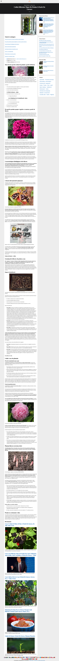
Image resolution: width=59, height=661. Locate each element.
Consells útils (43, 94)
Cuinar (41, 85)
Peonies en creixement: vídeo (10, 56)
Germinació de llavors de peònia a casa (11, 49)
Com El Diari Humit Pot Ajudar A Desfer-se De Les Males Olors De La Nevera (46, 52)
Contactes (35, 660)
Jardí (51, 85)
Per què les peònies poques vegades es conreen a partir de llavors (16, 41)
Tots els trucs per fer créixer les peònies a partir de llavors (14, 39)
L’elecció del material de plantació (10, 46)
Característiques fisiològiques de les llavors (12, 44)
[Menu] (1, 1)
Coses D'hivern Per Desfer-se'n (43, 49)
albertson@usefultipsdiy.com (21, 58)
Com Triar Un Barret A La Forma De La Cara (45, 50)
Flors (48, 85)
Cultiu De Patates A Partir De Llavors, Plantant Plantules (20, 636)
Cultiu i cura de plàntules (9, 51)
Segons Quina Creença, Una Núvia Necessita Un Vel (46, 44)
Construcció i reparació (45, 83)
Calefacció (49, 87)
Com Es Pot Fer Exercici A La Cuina (44, 54)
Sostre (48, 94)
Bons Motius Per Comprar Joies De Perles (45, 40)
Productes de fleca (49, 79)
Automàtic (42, 79)
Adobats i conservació (45, 92)
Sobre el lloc (31, 660)
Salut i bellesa (43, 87)
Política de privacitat (41, 660)
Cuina (47, 89)
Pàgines (52, 94)
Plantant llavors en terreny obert (10, 53)
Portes (44, 85)
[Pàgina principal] (29, 0)
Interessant (42, 89)
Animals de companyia (45, 90)
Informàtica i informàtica (45, 81)
